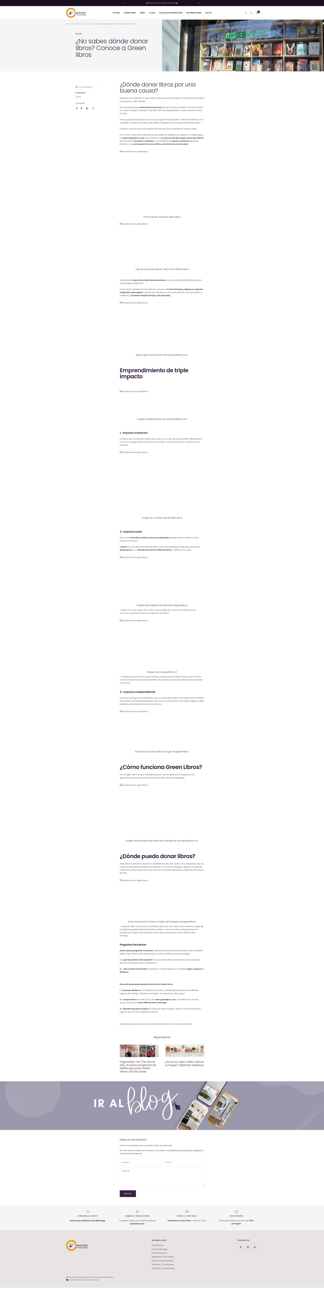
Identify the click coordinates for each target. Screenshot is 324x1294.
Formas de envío (159, 1253)
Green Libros (197, 135)
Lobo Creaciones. (93, 1280)
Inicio (68, 24)
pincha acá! (149, 953)
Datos (79, 34)
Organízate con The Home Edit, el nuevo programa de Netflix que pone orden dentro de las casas (138, 1066)
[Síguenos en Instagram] (247, 1247)
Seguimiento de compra (163, 1257)
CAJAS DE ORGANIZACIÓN (170, 13)
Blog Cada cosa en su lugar (82, 24)
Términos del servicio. (132, 1153)
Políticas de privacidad (162, 1260)
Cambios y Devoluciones (163, 1268)
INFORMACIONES (193, 13)
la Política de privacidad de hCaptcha (184, 1150)
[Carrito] (257, 13)
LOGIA (152, 13)
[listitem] (76, 108)
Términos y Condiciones (163, 1264)
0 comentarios (85, 87)
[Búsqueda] (246, 13)
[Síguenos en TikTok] (254, 1247)
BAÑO (142, 13)
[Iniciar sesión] (251, 13)
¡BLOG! (209, 13)
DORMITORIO (130, 13)
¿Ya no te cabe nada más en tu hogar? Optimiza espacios (184, 1063)
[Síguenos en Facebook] (240, 1247)
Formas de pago (159, 1249)
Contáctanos (158, 1245)
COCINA (116, 13)
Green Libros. (179, 778)
